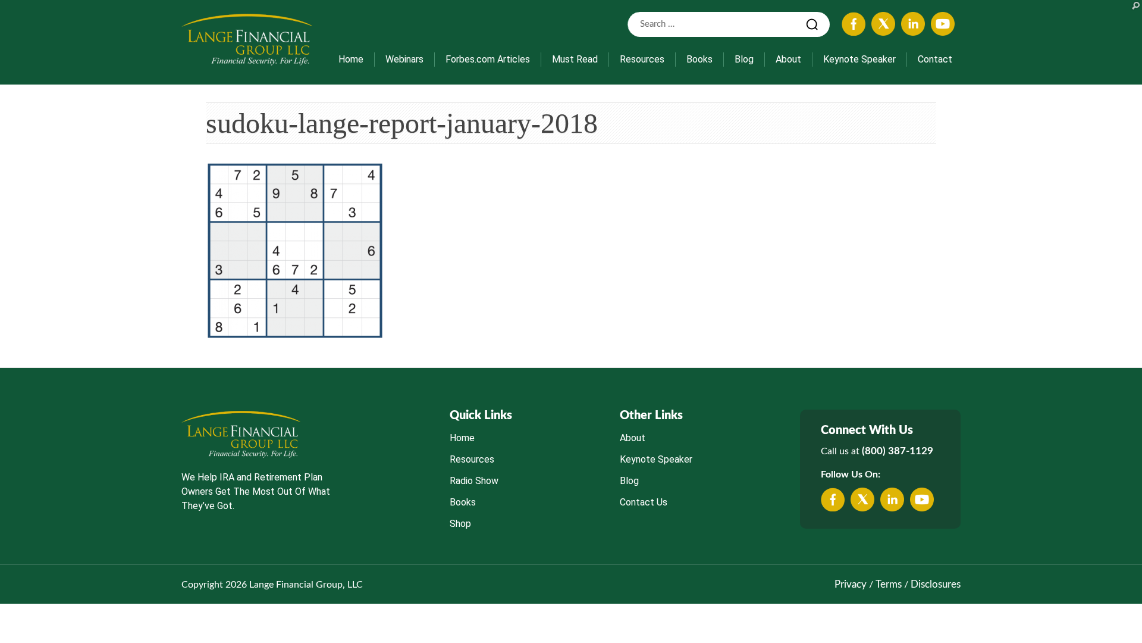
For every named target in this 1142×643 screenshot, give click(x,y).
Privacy (850, 584)
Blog (744, 59)
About (788, 59)
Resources (642, 59)
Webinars (404, 59)
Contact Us (643, 502)
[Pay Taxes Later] (246, 39)
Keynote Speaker (859, 59)
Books (699, 59)
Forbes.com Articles (487, 59)
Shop (460, 523)
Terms (889, 584)
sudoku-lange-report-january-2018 (402, 123)
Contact (935, 59)
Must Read (575, 59)
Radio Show (474, 480)
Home (350, 59)
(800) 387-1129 (897, 451)
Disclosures (936, 584)
